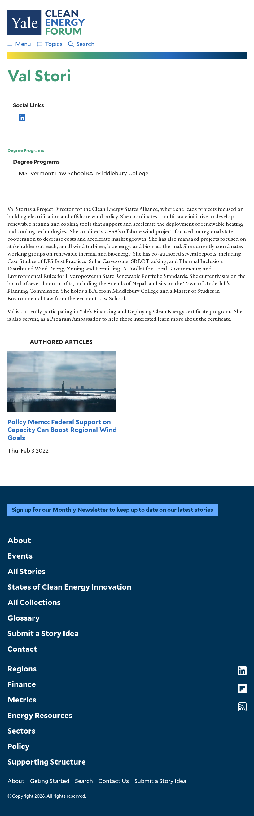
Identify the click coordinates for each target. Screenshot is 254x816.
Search (85, 44)
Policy (18, 746)
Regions (22, 668)
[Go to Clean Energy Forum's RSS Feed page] (242, 707)
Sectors (21, 730)
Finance (21, 684)
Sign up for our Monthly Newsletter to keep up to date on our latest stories (112, 509)
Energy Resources (39, 715)
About (19, 540)
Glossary (23, 617)
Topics (54, 44)
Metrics (21, 699)
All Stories (26, 571)
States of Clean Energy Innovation (69, 586)
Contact (22, 648)
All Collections (34, 602)
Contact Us (114, 780)
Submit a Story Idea (43, 633)
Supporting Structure (46, 761)
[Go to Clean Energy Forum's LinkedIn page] (242, 670)
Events (20, 555)
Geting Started (49, 780)
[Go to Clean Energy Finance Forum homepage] (46, 22)
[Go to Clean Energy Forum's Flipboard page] (242, 688)
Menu (23, 44)
